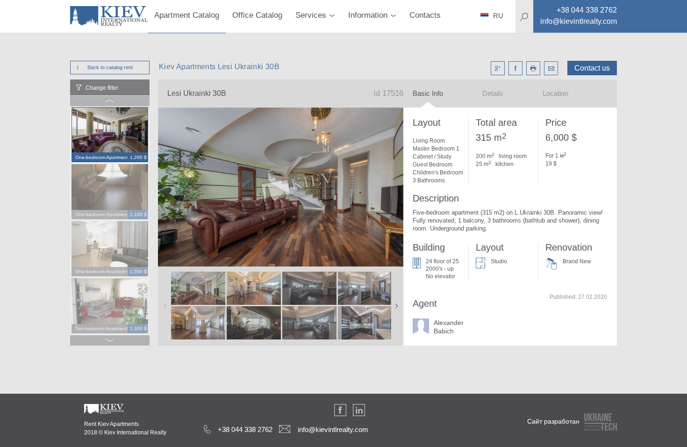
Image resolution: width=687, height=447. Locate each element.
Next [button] (394, 303)
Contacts (425, 15)
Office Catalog (257, 15)
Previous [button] (163, 303)
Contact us (592, 68)
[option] (110, 135)
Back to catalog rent (110, 67)
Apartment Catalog (186, 15)
